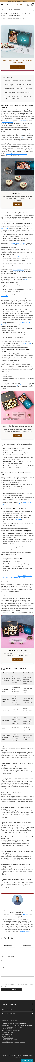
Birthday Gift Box (17, 193)
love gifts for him (26, 343)
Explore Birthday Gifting (17, 67)
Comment (3, 975)
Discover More (17, 659)
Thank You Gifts (16, 504)
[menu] (2, 4)
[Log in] (28, 4)
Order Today (17, 204)
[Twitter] (5, 938)
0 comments (20, 18)
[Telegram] (8, 938)
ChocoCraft (23, 120)
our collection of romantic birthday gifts (16, 154)
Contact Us (27, 1060)
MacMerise (27, 279)
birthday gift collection (14, 588)
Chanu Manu (23, 137)
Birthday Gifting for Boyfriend (17, 650)
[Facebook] (2, 938)
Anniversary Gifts (27, 502)
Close (33, 1)
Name (2, 961)
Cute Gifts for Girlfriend (19, 577)
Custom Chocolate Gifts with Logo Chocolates (17, 426)
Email (2, 968)
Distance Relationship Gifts (25, 576)
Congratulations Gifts (6, 504)
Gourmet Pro (4, 228)
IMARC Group (19, 257)
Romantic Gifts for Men (7, 577)
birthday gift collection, (18, 385)
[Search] (7, 4)
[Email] (12, 938)
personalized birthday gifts (18, 243)
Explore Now (18, 435)
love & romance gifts (7, 122)
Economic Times (17, 519)
